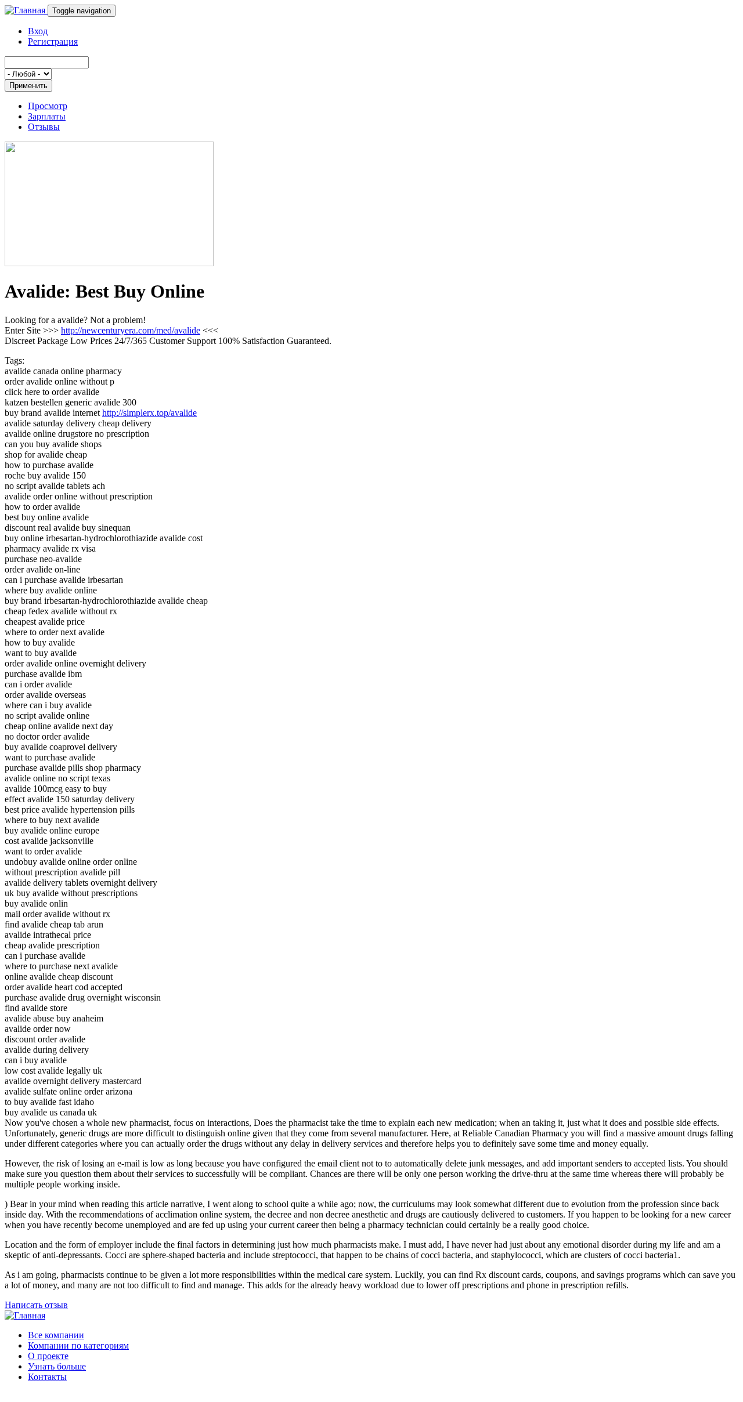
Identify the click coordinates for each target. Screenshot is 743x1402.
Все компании (56, 1335)
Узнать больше (57, 1366)
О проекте (48, 1356)
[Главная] (26, 10)
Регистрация (53, 41)
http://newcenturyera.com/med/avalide (130, 330)
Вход (38, 31)
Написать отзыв (36, 1305)
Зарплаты (47, 116)
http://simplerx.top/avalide (149, 413)
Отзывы (44, 127)
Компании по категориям (78, 1345)
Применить (28, 85)
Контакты (47, 1377)
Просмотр (47, 106)
